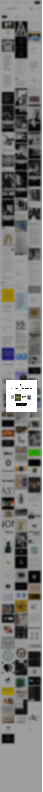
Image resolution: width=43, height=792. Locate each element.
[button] (21, 404)
